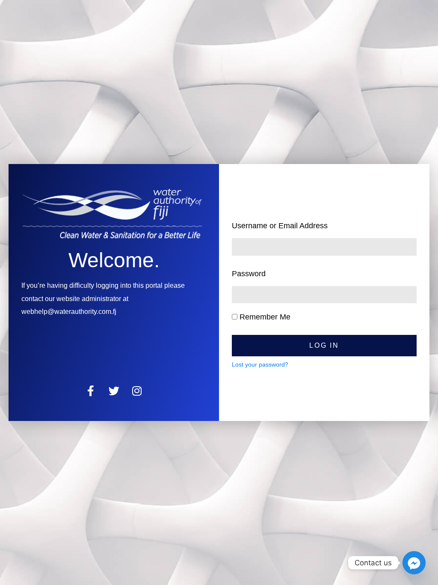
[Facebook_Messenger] (414, 562)
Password (249, 273)
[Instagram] (137, 390)
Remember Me (263, 317)
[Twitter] (114, 390)
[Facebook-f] (91, 390)
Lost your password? (260, 364)
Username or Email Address (280, 225)
